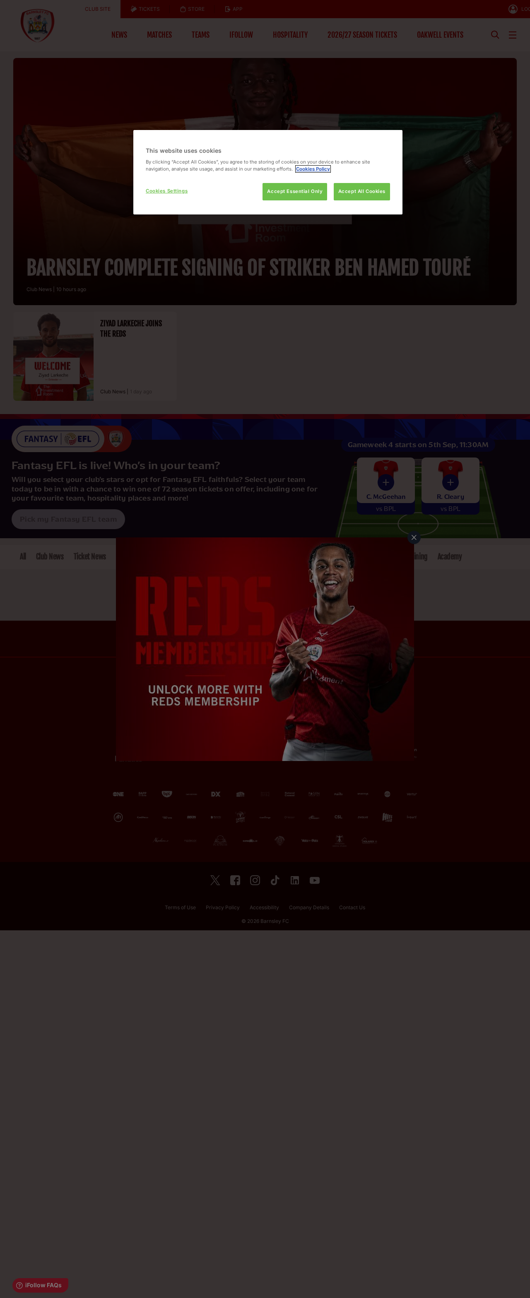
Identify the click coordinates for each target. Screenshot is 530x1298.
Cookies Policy (313, 169)
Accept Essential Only (295, 191)
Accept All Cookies (361, 191)
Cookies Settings (167, 191)
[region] (267, 172)
